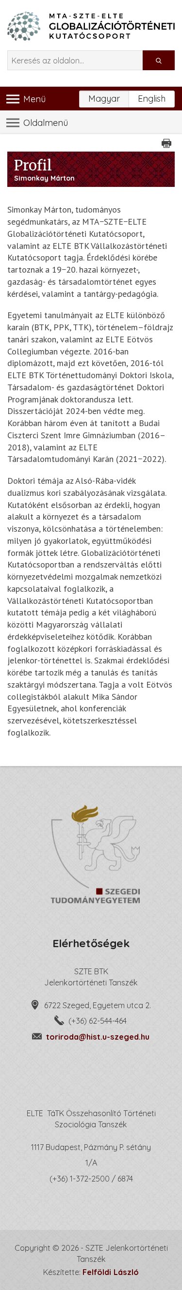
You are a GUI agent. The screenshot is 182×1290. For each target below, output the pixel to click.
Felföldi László (111, 1272)
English (151, 98)
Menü (33, 99)
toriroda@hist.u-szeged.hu (97, 1037)
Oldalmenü (44, 122)
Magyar (104, 98)
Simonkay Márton (44, 178)
